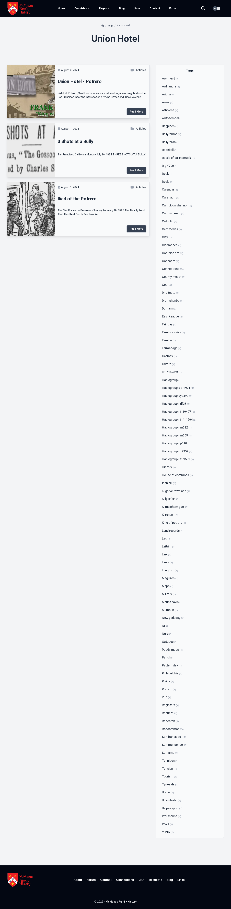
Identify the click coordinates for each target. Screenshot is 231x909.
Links (137, 8)
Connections (173, 269)
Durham (169, 308)
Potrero (169, 689)
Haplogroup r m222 (177, 427)
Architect (170, 78)
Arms (167, 102)
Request (169, 713)
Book (167, 173)
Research (170, 721)
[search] (205, 8)
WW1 (167, 824)
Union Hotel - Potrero (80, 81)
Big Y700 (170, 165)
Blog (122, 8)
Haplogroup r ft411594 (179, 419)
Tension (169, 768)
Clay (167, 237)
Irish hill (169, 483)
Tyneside (170, 784)
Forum (173, 8)
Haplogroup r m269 (177, 435)
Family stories (173, 332)
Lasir (167, 538)
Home (61, 8)
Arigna (168, 94)
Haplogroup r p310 (176, 443)
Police (168, 681)
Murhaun (170, 610)
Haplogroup (171, 380)
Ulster (168, 792)
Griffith (168, 364)
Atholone (170, 110)
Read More (136, 111)
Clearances (171, 245)
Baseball (169, 150)
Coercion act (172, 253)
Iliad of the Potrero (77, 199)
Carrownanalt (173, 213)
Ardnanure (171, 86)
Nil (165, 625)
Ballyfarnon (171, 134)
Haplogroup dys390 (177, 395)
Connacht (170, 261)
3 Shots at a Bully (75, 141)
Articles (141, 70)
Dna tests (170, 292)
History (169, 467)
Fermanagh (171, 348)
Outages (169, 641)
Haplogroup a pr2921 (178, 387)
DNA (141, 880)
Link (166, 554)
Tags (110, 25)
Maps (167, 586)
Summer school (174, 744)
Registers (170, 705)
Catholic (169, 221)
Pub (166, 697)
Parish (168, 657)
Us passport (172, 808)
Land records (172, 530)
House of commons (177, 475)
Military (169, 594)
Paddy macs (172, 649)
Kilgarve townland (176, 491)
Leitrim (169, 546)
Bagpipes (170, 126)
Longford (170, 570)
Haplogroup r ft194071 (179, 411)
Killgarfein (170, 499)
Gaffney (169, 356)
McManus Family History (121, 901)
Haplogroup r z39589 (178, 459)
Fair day (169, 324)
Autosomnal (172, 118)
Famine (169, 340)
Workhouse (171, 816)
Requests (155, 880)
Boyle (167, 181)
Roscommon (173, 729)
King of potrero (174, 522)
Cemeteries (172, 229)
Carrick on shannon (177, 205)
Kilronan (170, 514)
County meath (173, 276)
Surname (170, 752)
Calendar (170, 189)
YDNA (168, 832)
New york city (173, 618)
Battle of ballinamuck (178, 157)
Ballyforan (170, 142)
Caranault (170, 197)
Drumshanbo (173, 300)
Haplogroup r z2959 (177, 451)
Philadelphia (172, 673)
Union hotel (171, 800)
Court (167, 284)
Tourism (169, 776)
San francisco (174, 736)
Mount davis (172, 602)
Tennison (170, 760)
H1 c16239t (172, 372)
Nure (167, 633)
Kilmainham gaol (175, 506)
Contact (155, 8)
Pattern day (172, 665)
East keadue (172, 316)
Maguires (170, 578)
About (78, 880)
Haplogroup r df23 (176, 403)
